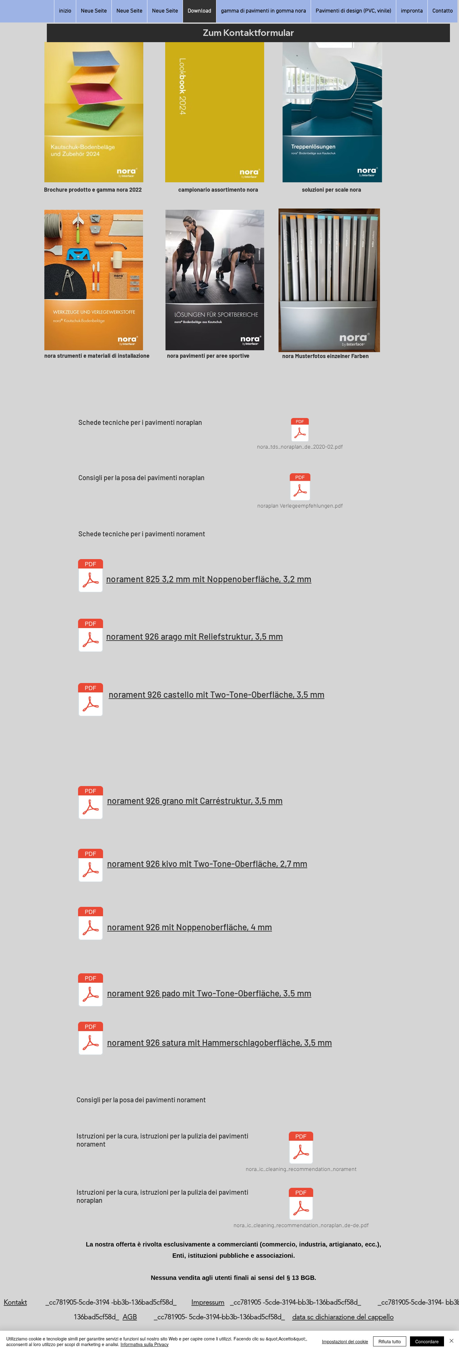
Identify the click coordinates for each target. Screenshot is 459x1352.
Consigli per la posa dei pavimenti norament (141, 1099)
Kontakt (15, 1302)
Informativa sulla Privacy (145, 1344)
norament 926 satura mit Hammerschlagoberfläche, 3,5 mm (219, 1042)
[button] (263, 11)
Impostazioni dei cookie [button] (345, 1341)
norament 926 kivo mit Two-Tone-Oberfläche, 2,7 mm (207, 863)
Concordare (427, 1341)
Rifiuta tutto (389, 1341)
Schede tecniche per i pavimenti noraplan (140, 422)
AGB (130, 1317)
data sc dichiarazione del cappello (343, 1317)
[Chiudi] (451, 1341)
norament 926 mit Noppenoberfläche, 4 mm (189, 927)
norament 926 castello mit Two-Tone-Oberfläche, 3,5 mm (216, 694)
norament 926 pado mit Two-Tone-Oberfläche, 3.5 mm (209, 993)
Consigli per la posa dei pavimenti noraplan (141, 477)
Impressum (208, 1302)
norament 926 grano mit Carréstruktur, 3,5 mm (195, 800)
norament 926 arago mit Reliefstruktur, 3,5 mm (194, 636)
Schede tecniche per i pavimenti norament (141, 533)
